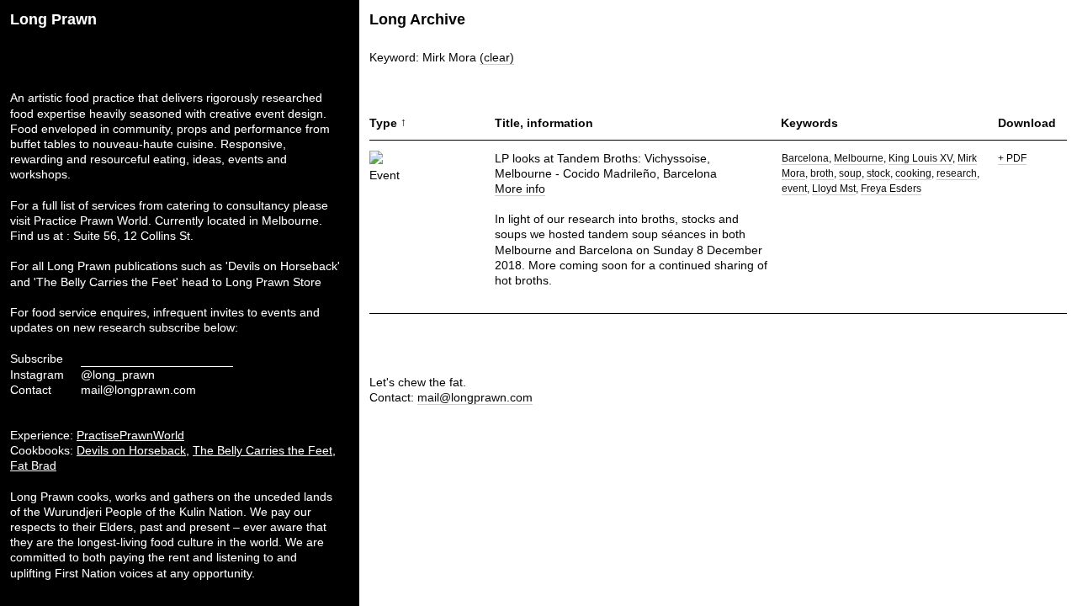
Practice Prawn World (91, 220)
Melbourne (858, 158)
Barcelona (805, 158)
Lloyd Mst (834, 188)
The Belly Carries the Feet (262, 450)
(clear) (497, 57)
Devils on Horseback (131, 450)
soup (850, 173)
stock (878, 173)
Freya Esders (891, 188)
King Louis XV (920, 158)
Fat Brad (33, 465)
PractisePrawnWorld (130, 435)
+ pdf (1012, 158)
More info (520, 188)
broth (822, 173)
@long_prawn (118, 374)
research (956, 173)
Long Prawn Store (273, 282)
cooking (913, 173)
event (794, 188)
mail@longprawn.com (138, 389)
